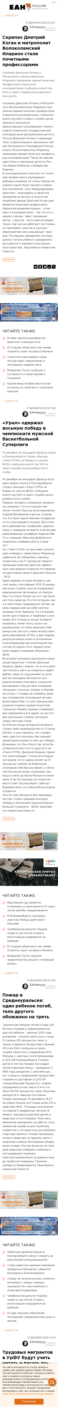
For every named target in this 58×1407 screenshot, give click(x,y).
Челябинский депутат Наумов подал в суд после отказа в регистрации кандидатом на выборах (27, 935)
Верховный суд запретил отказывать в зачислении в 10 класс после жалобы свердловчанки (31, 907)
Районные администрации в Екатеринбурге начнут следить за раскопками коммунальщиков (30, 1256)
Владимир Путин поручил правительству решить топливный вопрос (30, 960)
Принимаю (29, 1401)
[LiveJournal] (54, 267)
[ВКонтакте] (36, 267)
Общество (8, 259)
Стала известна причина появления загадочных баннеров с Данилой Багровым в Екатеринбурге (31, 1269)
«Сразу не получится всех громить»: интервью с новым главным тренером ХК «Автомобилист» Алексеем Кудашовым (31, 1285)
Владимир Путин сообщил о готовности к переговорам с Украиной (26, 374)
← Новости (10, 16)
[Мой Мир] (49, 267)
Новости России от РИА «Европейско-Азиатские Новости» (20, 7)
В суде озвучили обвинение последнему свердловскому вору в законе (31, 1317)
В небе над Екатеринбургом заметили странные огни (26, 340)
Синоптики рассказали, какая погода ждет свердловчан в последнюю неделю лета (27, 361)
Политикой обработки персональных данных (27, 1394)
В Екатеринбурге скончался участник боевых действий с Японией (26, 920)
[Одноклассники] (40, 267)
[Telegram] (45, 267)
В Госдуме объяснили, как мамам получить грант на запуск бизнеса (30, 349)
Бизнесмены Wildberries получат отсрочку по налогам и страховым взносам (30, 388)
